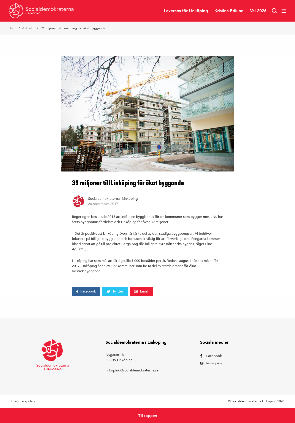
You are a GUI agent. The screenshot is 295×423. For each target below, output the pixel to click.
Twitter (118, 291)
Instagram (214, 363)
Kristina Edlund (229, 10)
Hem (12, 28)
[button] (274, 11)
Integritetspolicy (23, 401)
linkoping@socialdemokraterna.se (132, 370)
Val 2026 (258, 10)
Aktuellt (28, 28)
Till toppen (147, 415)
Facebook (88, 291)
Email (144, 291)
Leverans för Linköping (186, 10)
